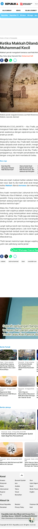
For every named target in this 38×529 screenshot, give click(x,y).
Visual (17, 492)
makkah (3, 261)
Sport (31, 486)
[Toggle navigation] (2, 3)
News (18, 10)
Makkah (8, 185)
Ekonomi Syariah (20, 480)
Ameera (2, 480)
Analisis (17, 486)
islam (23, 261)
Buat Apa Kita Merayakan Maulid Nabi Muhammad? (7, 167)
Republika (4, 15)
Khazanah (3, 483)
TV (1, 495)
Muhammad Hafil (27, 56)
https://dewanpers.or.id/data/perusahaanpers (16, 518)
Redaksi (17, 504)
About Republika (5, 504)
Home (2, 38)
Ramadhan (18, 495)
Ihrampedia (13, 38)
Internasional (4, 489)
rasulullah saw (32, 261)
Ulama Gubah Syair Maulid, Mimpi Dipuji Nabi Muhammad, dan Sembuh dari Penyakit (27, 168)
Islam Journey (31, 10)
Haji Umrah (6, 10)
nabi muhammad (13, 261)
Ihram (7, 38)
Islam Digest (34, 483)
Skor (31, 480)
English (32, 492)
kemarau (23, 185)
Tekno (17, 489)
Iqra (16, 483)
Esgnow (2, 492)
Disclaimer (3, 507)
